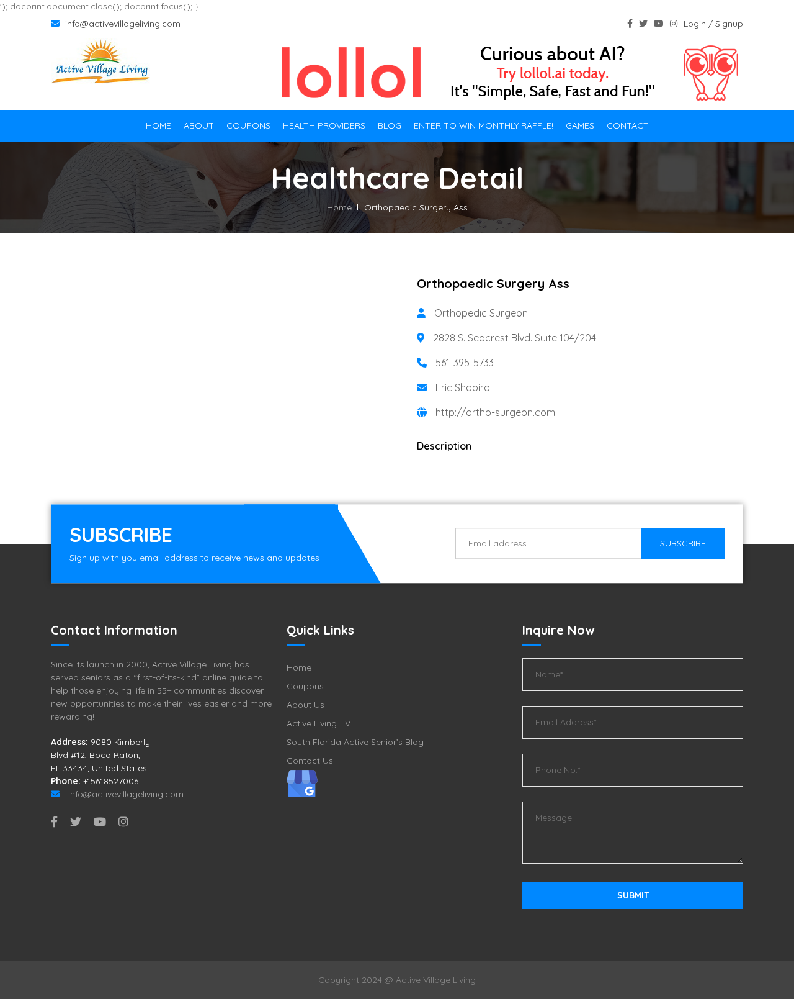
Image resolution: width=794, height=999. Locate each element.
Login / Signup (713, 23)
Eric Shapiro (462, 387)
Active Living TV (318, 723)
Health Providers (324, 125)
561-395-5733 (464, 362)
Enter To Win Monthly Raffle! (483, 125)
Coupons (248, 125)
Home (158, 125)
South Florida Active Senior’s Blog (355, 742)
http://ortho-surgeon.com (495, 412)
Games (580, 125)
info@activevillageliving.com (122, 23)
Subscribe (683, 543)
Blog (389, 125)
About (199, 125)
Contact (628, 125)
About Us (305, 704)
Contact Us (310, 760)
